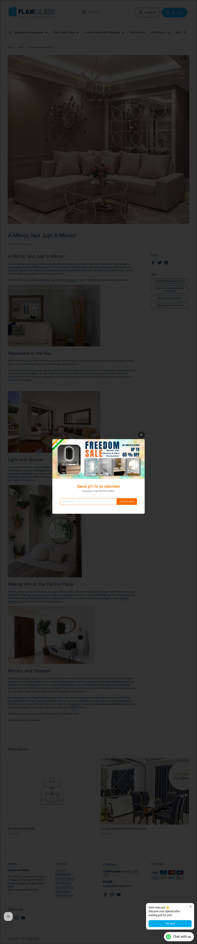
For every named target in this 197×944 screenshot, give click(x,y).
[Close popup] (190, 906)
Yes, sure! (170, 923)
